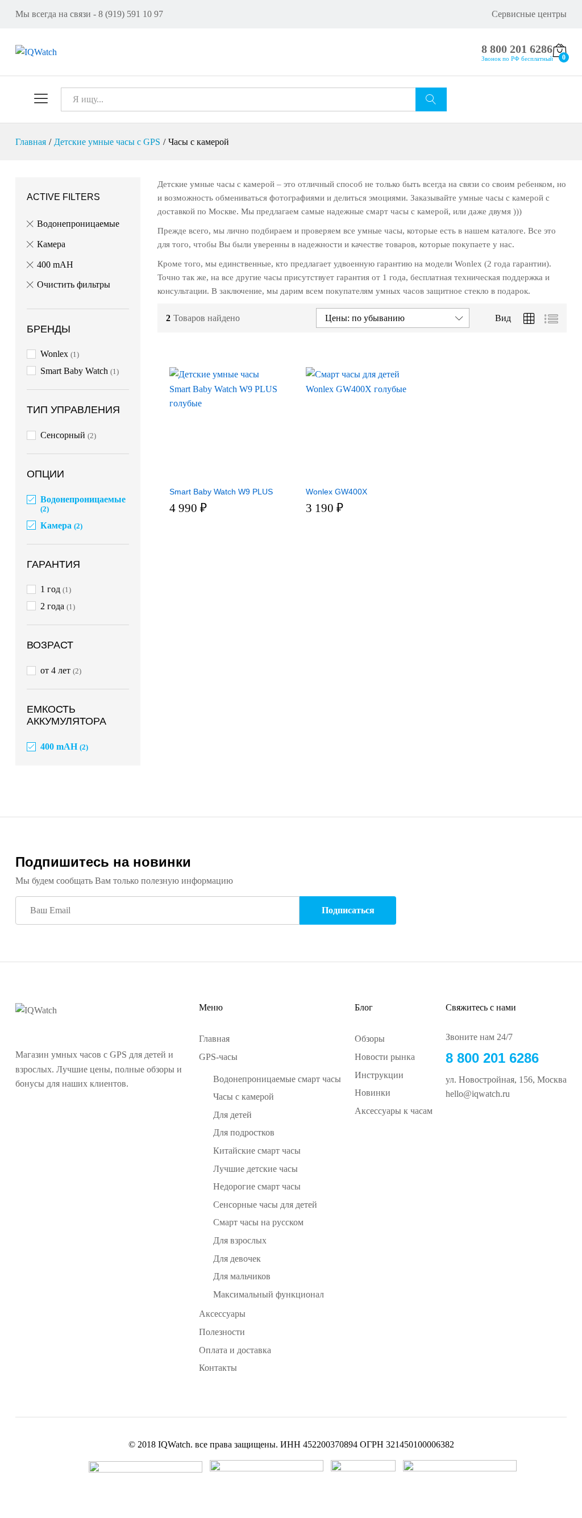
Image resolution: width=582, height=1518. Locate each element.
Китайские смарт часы (257, 1150)
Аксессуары (222, 1314)
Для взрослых (240, 1240)
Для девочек (237, 1258)
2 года (52, 606)
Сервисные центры (529, 14)
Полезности (222, 1332)
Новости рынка (385, 1057)
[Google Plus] (467, 1131)
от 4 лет (55, 670)
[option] (321, 499)
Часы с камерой (243, 1096)
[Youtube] (485, 1131)
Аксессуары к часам (394, 1111)
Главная (214, 1038)
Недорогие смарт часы (257, 1186)
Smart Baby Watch (74, 371)
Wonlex (54, 354)
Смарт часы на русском (258, 1222)
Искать (431, 99)
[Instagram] (503, 1131)
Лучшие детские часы (255, 1169)
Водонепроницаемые (78, 223)
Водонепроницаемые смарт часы (277, 1079)
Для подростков (244, 1132)
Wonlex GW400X (336, 525)
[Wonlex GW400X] (360, 473)
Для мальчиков (242, 1276)
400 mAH (55, 264)
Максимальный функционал (268, 1294)
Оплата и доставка (235, 1350)
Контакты (218, 1368)
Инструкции (379, 1075)
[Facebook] (449, 1131)
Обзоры (370, 1038)
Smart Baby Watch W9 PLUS (221, 675)
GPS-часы (218, 1057)
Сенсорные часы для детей (265, 1204)
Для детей (232, 1115)
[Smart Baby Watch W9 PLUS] (224, 473)
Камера (51, 244)
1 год (50, 589)
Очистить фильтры (73, 284)
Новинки (372, 1092)
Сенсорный (62, 435)
